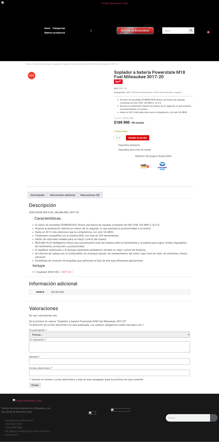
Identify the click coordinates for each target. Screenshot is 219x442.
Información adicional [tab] (62, 194)
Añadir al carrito (137, 137)
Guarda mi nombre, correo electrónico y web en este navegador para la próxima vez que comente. (88, 379)
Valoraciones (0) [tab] (90, 194)
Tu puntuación (38, 330)
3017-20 (67, 271)
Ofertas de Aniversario (142, 92)
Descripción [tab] (38, 194)
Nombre (34, 357)
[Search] (214, 418)
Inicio (47, 28)
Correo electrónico (40, 368)
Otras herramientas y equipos (46, 64)
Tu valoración (37, 339)
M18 (128, 92)
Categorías (58, 28)
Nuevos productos (54, 32)
